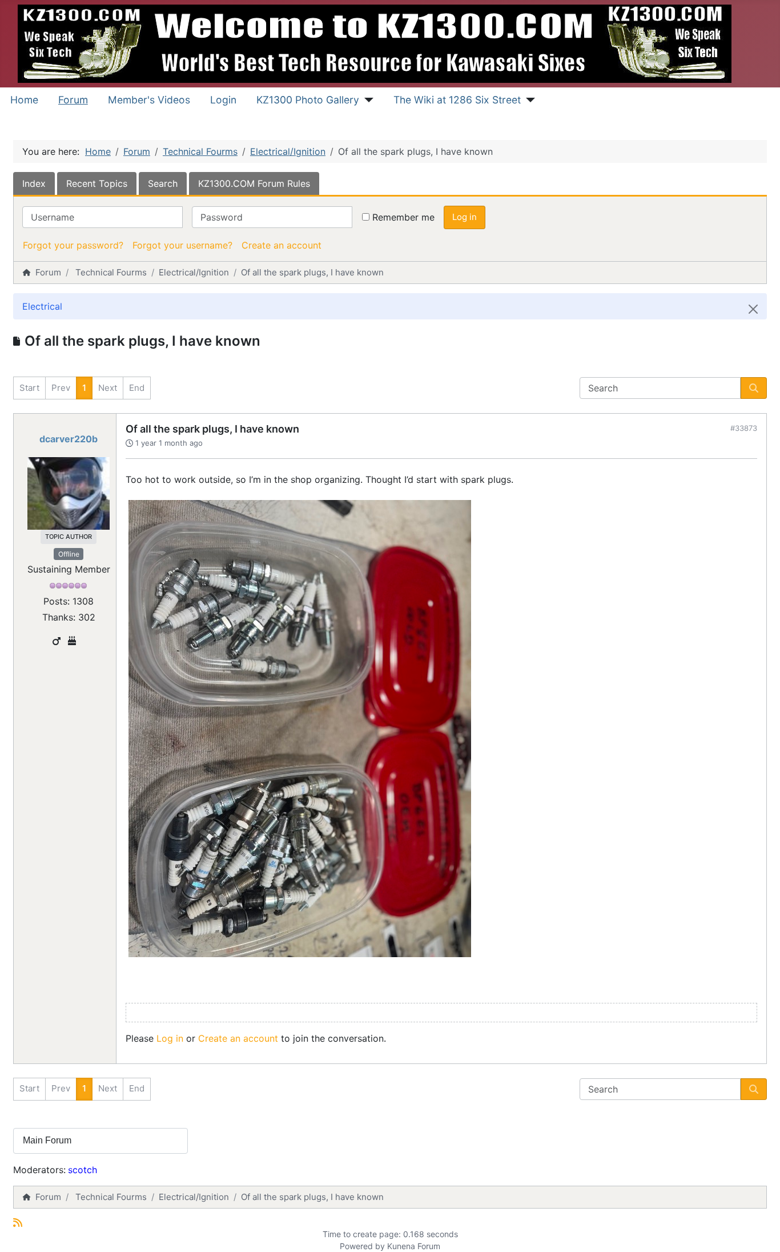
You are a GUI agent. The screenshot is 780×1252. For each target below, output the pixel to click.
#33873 (743, 428)
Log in (464, 216)
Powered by (362, 1246)
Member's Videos (149, 100)
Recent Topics (96, 183)
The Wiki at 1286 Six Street (457, 100)
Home (24, 100)
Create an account (281, 245)
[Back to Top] (760, 1231)
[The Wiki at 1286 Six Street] (528, 100)
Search (163, 183)
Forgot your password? (73, 245)
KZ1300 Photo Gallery (307, 100)
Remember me (403, 217)
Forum (73, 100)
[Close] (753, 309)
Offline (68, 554)
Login (223, 100)
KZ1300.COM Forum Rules (254, 183)
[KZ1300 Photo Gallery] (366, 100)
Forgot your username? (182, 245)
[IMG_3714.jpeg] (299, 727)
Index (34, 183)
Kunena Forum (413, 1246)
